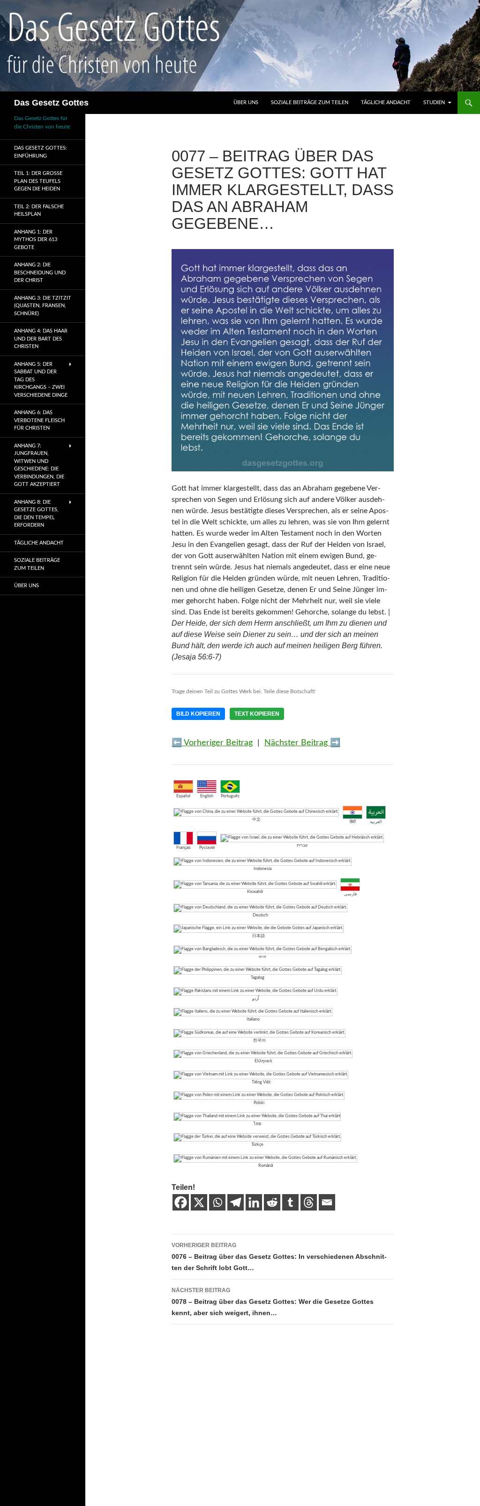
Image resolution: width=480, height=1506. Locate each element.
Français (183, 848)
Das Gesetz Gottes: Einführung (40, 152)
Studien (434, 102)
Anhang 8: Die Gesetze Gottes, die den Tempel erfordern (36, 513)
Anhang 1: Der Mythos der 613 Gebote (35, 239)
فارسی (350, 894)
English (206, 796)
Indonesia (262, 869)
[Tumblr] (290, 1202)
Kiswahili (255, 892)
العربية (376, 822)
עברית (302, 845)
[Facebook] (180, 1202)
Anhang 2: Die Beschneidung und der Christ (40, 272)
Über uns (245, 102)
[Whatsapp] (217, 1202)
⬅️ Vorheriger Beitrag (212, 743)
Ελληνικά (263, 1061)
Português (230, 796)
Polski (259, 1103)
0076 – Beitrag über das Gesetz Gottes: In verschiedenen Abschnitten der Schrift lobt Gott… (279, 1256)
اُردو (255, 999)
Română (265, 1166)
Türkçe (257, 1145)
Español (183, 796)
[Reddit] (272, 1202)
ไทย (257, 1124)
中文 (256, 819)
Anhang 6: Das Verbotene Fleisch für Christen (39, 420)
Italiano (253, 1019)
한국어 (259, 1040)
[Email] (327, 1202)
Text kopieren (256, 714)
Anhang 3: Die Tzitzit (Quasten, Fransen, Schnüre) (42, 305)
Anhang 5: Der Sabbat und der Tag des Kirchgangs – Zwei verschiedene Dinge (41, 380)
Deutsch (260, 915)
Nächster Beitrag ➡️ (302, 743)
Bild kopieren (198, 714)
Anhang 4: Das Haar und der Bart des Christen (41, 338)
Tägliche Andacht (386, 102)
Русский (207, 848)
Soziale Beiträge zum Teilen (309, 102)
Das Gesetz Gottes (51, 102)
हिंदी (353, 822)
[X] (199, 1202)
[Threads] (308, 1202)
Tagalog (257, 978)
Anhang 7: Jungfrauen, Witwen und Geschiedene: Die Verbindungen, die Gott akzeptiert (39, 465)
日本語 (258, 936)
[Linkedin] (254, 1202)
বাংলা (262, 957)
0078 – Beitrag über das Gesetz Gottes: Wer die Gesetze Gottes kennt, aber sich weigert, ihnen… (273, 1302)
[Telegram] (235, 1202)
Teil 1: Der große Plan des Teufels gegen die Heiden (38, 181)
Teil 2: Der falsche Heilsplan (39, 210)
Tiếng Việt (261, 1082)
